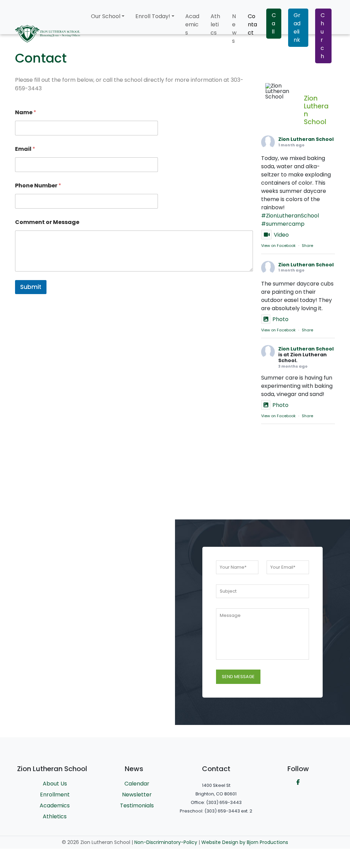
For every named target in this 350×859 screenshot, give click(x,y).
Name (25, 112)
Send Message (238, 676)
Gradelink (297, 27)
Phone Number (38, 185)
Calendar (136, 784)
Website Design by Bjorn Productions (244, 842)
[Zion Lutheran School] (282, 91)
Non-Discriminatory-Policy (165, 842)
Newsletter (137, 794)
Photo (280, 319)
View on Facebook (278, 245)
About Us (55, 784)
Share (307, 245)
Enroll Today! (152, 16)
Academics (192, 24)
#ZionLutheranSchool (290, 216)
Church (323, 35)
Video (281, 235)
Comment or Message (47, 222)
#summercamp (283, 224)
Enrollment (55, 794)
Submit (30, 287)
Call (274, 23)
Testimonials (137, 805)
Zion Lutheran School (306, 139)
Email (25, 149)
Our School (105, 16)
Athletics (215, 24)
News (234, 28)
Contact (252, 24)
